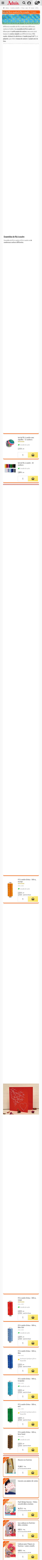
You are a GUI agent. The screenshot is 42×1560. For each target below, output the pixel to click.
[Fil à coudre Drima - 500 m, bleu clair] (10, 1335)
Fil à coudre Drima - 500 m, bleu (27, 1352)
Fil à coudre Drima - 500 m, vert (27, 1405)
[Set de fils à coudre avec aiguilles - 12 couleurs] (10, 447)
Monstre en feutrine (25, 1460)
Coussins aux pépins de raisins (28, 1481)
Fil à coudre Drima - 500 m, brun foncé (27, 1433)
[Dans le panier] (33, 455)
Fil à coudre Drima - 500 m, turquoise (27, 1380)
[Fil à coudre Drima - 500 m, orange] (10, 890)
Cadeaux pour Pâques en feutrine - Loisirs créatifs (26, 1545)
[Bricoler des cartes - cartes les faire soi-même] (21, 1099)
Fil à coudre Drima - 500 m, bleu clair (27, 1326)
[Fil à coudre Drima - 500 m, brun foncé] (10, 1441)
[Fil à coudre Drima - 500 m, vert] (10, 1415)
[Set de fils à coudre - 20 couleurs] (10, 471)
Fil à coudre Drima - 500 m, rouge (27, 1299)
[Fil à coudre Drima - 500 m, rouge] (10, 1308)
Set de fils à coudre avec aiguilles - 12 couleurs (26, 438)
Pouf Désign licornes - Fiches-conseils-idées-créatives (28, 1503)
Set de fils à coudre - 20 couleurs (26, 464)
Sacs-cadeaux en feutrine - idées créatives (27, 1524)
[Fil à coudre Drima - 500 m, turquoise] (10, 1388)
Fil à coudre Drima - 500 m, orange (27, 880)
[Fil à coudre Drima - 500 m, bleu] (10, 1361)
